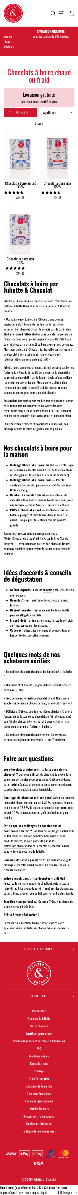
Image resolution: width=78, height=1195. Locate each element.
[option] (39, 34)
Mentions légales (39, 1056)
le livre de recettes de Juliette (27, 851)
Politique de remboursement (39, 1131)
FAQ (39, 1048)
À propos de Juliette (39, 1018)
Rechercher (39, 1011)
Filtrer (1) (21, 112)
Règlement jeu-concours (39, 1101)
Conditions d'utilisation (39, 1123)
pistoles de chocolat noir (18, 846)
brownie (47, 589)
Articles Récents (39, 1108)
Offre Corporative (39, 1078)
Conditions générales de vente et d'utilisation (39, 1041)
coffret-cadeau (40, 635)
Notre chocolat (39, 1026)
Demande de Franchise (39, 1086)
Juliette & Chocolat (39, 949)
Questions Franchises (39, 1093)
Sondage (39, 1071)
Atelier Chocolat (13, 538)
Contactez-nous (39, 1063)
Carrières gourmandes (39, 1033)
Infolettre (39, 996)
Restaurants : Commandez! (39, 1116)
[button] (14, 192)
